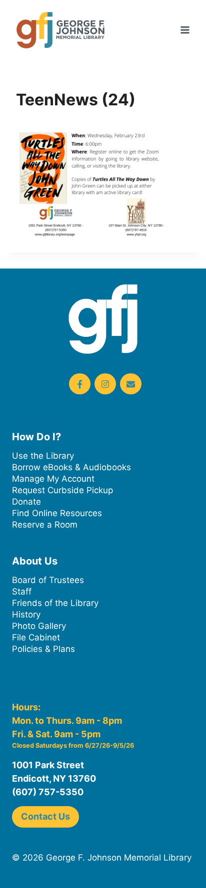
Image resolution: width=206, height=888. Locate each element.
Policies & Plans (43, 649)
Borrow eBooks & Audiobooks (71, 467)
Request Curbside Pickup (62, 490)
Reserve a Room (45, 525)
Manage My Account (53, 479)
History (26, 614)
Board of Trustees (48, 580)
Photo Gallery (39, 626)
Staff (22, 591)
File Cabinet (36, 637)
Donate (26, 502)
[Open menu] (185, 29)
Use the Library (43, 456)
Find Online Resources (57, 513)
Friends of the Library (55, 603)
